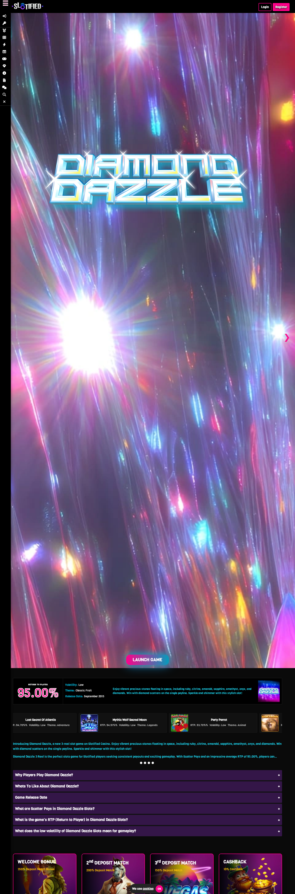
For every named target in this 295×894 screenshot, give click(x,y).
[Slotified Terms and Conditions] (5, 80)
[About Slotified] (5, 73)
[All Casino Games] (5, 38)
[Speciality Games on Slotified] (5, 66)
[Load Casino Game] (147, 337)
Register (281, 7)
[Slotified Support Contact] (5, 88)
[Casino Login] (5, 16)
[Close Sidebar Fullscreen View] (5, 102)
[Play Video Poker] (5, 59)
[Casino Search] (5, 95)
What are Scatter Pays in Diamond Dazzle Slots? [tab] (55, 808)
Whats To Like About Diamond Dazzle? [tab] (47, 786)
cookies (148, 889)
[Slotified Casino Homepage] (27, 8)
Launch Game (147, 660)
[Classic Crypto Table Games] (5, 52)
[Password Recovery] (5, 23)
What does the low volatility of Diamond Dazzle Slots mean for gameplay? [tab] (75, 830)
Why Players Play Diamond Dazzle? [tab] (44, 774)
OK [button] (159, 889)
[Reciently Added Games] (5, 45)
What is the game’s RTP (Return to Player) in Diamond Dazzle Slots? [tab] (71, 819)
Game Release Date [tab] (31, 797)
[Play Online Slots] (5, 31)
